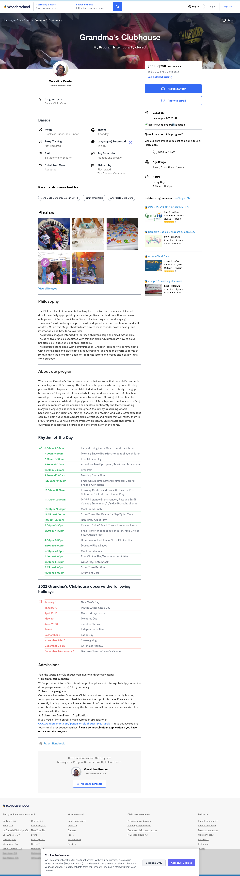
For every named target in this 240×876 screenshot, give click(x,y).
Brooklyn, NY (38, 839)
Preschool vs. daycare (139, 820)
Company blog (206, 834)
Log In (212, 6)
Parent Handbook (54, 743)
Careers (72, 830)
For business (74, 839)
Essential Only (154, 862)
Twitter (201, 848)
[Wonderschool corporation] (120, 806)
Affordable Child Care (121, 197)
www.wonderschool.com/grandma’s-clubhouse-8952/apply (74, 723)
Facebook (203, 839)
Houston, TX (37, 848)
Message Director (91, 783)
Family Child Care (94, 197)
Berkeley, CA (9, 820)
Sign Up (228, 6)
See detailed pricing (159, 76)
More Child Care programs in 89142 (59, 197)
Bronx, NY (36, 834)
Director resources (208, 830)
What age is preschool (139, 825)
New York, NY (38, 830)
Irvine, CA (8, 825)
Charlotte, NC (38, 825)
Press (71, 834)
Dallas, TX (36, 844)
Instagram (203, 844)
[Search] (117, 6)
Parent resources (207, 825)
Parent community (208, 820)
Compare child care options (142, 830)
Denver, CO (37, 820)
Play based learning (138, 834)
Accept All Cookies (181, 862)
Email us (72, 844)
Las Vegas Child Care (17, 20)
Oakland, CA (9, 839)
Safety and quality (77, 820)
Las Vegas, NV (182, 197)
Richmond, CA (10, 844)
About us (72, 825)
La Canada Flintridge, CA (16, 830)
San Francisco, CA (12, 848)
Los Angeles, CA (11, 834)
